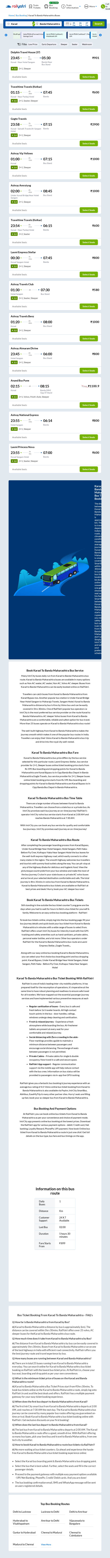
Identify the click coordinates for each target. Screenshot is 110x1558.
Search (98, 24)
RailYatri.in (75, 1369)
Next (99, 35)
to (22, 1511)
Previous (5, 35)
